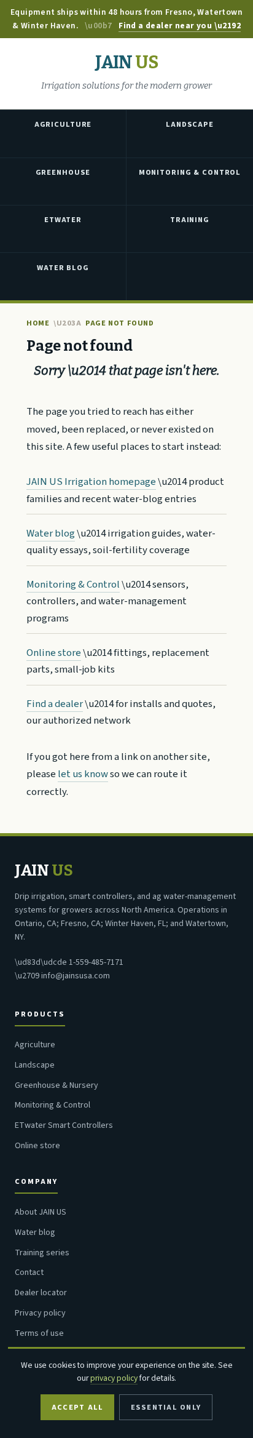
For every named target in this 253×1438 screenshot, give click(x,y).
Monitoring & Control (190, 172)
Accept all (77, 1407)
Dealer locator (41, 1293)
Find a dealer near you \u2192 (180, 25)
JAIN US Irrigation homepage (91, 481)
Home (38, 323)
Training (189, 219)
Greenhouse (63, 172)
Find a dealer (54, 704)
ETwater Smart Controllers (64, 1125)
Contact (29, 1272)
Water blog (50, 533)
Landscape (190, 124)
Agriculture (63, 124)
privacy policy (114, 1378)
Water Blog (63, 267)
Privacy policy (40, 1313)
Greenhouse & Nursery (56, 1085)
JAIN (126, 63)
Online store (53, 652)
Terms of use (39, 1333)
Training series (42, 1253)
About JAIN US (40, 1212)
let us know (83, 774)
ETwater (63, 219)
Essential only (166, 1407)
